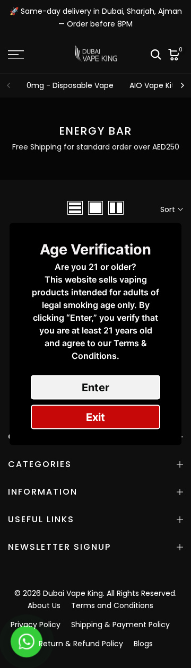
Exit (95, 417)
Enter (95, 387)
